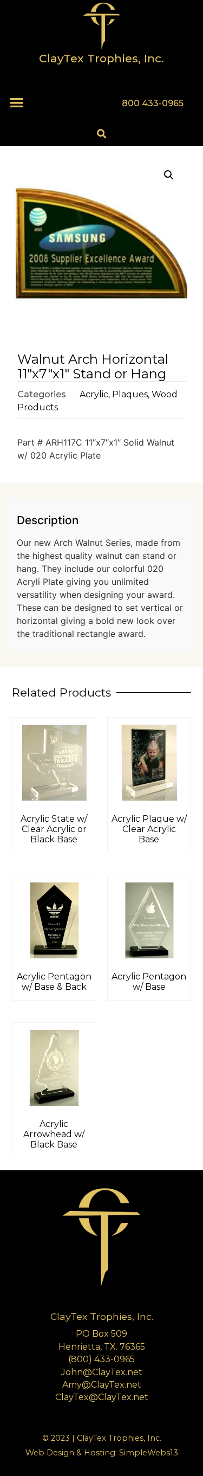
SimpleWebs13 (148, 1453)
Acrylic (94, 394)
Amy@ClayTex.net (101, 1385)
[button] (16, 102)
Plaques (130, 394)
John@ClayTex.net (101, 1372)
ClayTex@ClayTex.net (101, 1397)
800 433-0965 (153, 103)
